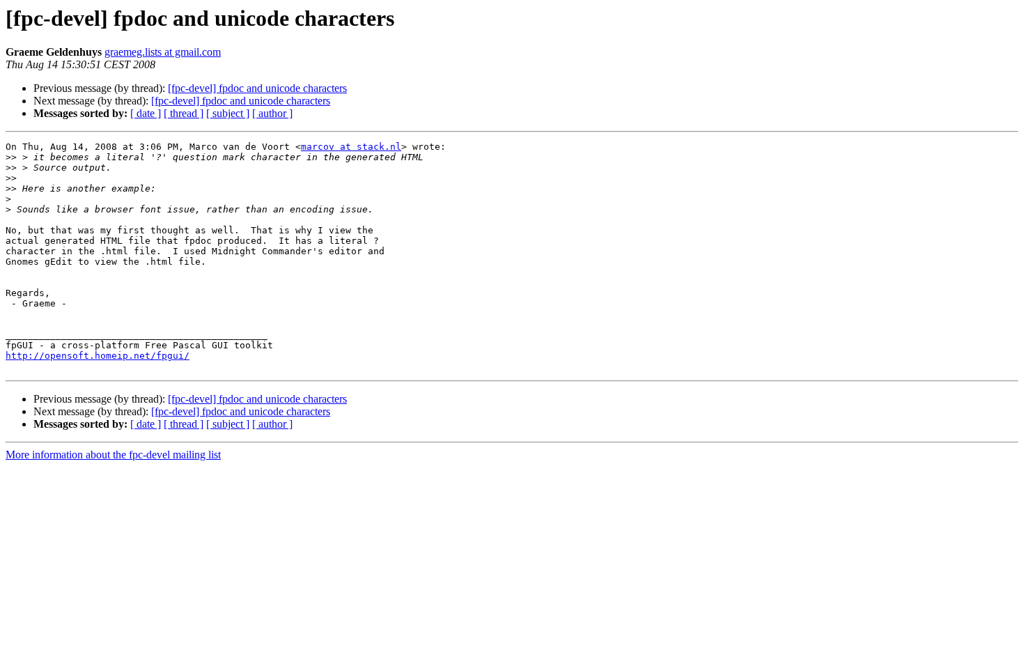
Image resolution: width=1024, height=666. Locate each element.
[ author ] (272, 113)
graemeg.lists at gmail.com (162, 52)
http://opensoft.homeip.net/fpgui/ (97, 355)
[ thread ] (183, 113)
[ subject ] (227, 113)
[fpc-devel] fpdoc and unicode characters (257, 88)
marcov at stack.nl (351, 146)
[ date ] (145, 113)
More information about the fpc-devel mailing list (113, 454)
